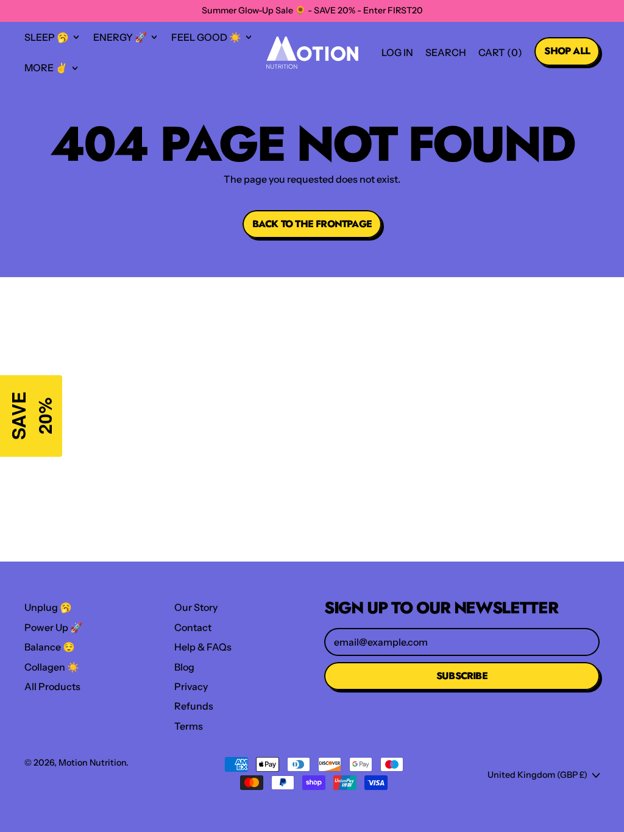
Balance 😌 (49, 647)
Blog (184, 667)
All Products (52, 686)
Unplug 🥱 (48, 607)
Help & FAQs (203, 647)
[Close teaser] (66, 371)
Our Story (196, 607)
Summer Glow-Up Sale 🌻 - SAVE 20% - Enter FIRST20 (312, 10)
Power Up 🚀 (53, 627)
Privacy (191, 686)
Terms (188, 726)
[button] (445, 52)
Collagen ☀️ (51, 667)
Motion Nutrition (92, 762)
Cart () (500, 55)
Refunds (193, 706)
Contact (192, 627)
